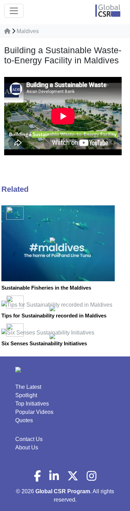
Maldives (28, 31)
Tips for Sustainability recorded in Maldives (53, 316)
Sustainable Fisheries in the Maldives (46, 288)
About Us (26, 447)
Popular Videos (34, 412)
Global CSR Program (62, 491)
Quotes (24, 420)
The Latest (28, 387)
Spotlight (26, 395)
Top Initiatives (32, 404)
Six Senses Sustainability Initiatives (44, 343)
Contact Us (29, 439)
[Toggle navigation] (14, 11)
